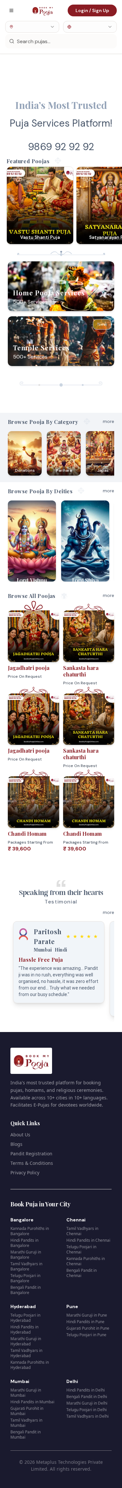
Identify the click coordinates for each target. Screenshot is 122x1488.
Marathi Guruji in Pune (86, 1315)
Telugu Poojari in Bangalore (25, 1278)
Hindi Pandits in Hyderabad (24, 1329)
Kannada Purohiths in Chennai (85, 1261)
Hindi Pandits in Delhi (85, 1390)
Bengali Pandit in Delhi (86, 1396)
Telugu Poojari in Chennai (81, 1249)
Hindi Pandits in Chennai (88, 1240)
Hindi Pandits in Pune (85, 1321)
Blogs (16, 1144)
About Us (20, 1134)
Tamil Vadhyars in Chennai (82, 1231)
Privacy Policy (24, 1172)
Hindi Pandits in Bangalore (24, 1242)
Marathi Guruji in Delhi (86, 1403)
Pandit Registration (31, 1153)
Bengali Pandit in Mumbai (25, 1434)
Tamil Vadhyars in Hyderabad (26, 1353)
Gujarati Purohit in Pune (87, 1328)
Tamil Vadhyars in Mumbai (26, 1422)
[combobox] (32, 27)
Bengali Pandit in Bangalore (25, 1290)
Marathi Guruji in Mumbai (25, 1392)
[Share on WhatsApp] (51, 654)
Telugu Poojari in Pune (86, 1335)
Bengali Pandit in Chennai (81, 1273)
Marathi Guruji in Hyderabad (25, 1341)
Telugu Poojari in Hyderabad (25, 1317)
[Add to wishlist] (51, 641)
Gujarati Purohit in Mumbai (26, 1411)
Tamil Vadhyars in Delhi (87, 1416)
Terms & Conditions (31, 1163)
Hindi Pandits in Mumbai (32, 1402)
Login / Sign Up (92, 10)
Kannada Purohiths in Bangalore (29, 1231)
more (108, 421)
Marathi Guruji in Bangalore (25, 1254)
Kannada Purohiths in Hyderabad (29, 1364)
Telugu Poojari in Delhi (86, 1409)
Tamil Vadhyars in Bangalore (26, 1266)
